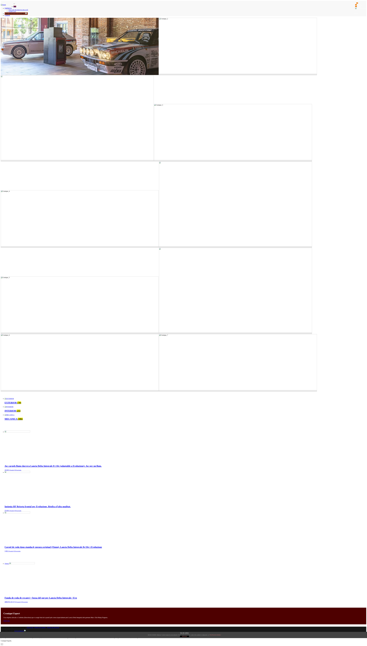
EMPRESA (8, 8)
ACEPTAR (184, 636)
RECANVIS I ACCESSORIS (15, 13)
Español (359, 5)
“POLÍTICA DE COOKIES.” (215, 635)
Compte (355, 13)
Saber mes (6, 621)
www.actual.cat (19, 631)
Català (359, 6)
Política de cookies (40, 627)
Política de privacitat (53, 627)
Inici (14, 6)
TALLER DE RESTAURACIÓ (18, 10)
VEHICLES (12, 11)
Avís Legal (30, 627)
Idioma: (353, 3)
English (363, 8)
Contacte (7, 15)
